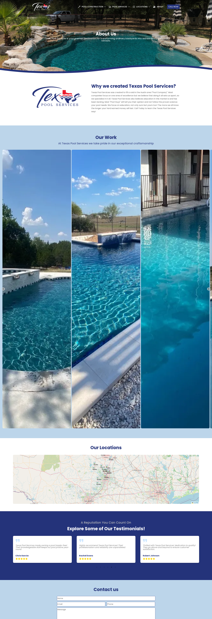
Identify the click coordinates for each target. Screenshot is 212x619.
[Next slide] (208, 289)
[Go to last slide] (3, 289)
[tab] (103, 426)
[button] (106, 476)
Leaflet (195, 503)
